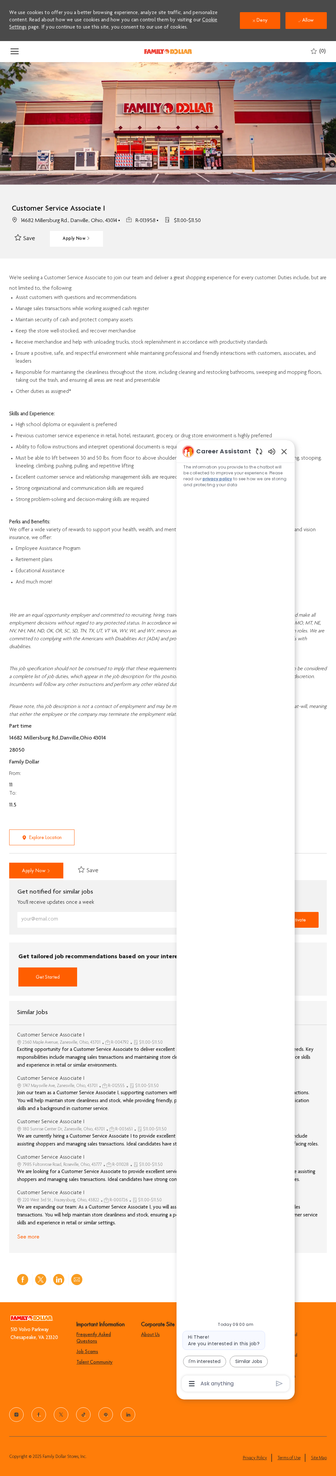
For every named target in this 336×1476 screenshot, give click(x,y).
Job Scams (87, 1351)
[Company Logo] (168, 51)
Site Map (319, 1458)
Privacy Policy (255, 1458)
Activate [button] (297, 920)
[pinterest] (105, 1414)
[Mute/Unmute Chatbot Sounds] (272, 451)
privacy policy (217, 479)
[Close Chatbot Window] (284, 451)
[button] (76, 239)
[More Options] (192, 1384)
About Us (150, 1334)
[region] (236, 917)
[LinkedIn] (128, 1414)
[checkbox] (25, 238)
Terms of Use (289, 1458)
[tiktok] (83, 1414)
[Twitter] (61, 1414)
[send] (279, 1383)
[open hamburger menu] (14, 52)
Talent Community (94, 1362)
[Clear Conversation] (259, 451)
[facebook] (39, 1414)
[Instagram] (16, 1414)
